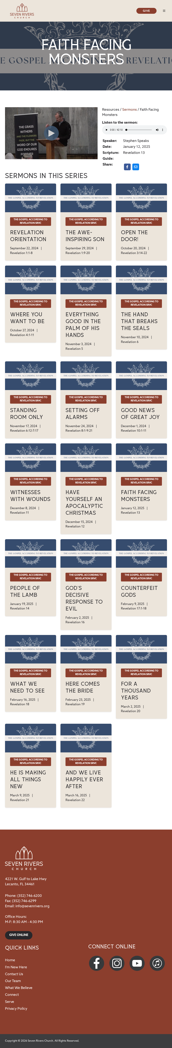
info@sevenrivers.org (32, 906)
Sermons (129, 110)
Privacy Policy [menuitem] (16, 1009)
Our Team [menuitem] (13, 981)
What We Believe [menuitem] (18, 988)
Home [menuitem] (10, 960)
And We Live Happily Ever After (84, 780)
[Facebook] (97, 963)
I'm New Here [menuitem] (16, 967)
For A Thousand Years (136, 691)
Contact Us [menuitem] (14, 974)
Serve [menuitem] (9, 1002)
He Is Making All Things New (28, 780)
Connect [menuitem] (12, 995)
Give (146, 10)
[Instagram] (117, 963)
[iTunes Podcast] (158, 963)
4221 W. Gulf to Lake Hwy (26, 879)
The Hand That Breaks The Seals (139, 321)
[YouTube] (138, 963)
